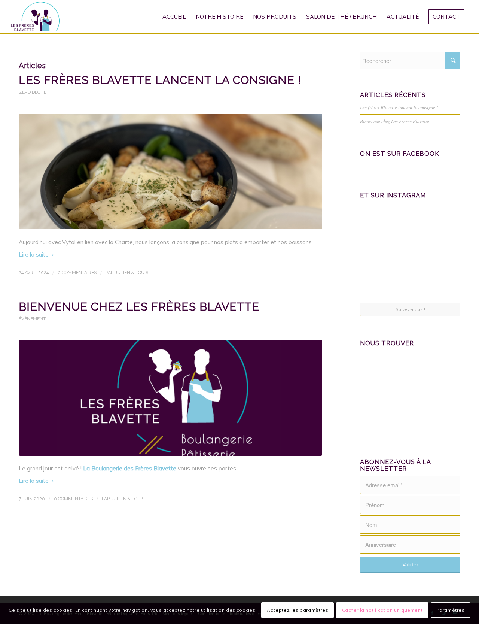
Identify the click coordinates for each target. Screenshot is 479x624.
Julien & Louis (131, 272)
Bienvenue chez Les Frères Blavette (139, 306)
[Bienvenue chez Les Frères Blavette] (170, 397)
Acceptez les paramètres (297, 609)
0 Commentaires (77, 272)
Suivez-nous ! (410, 309)
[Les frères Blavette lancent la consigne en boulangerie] (170, 171)
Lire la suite (34, 254)
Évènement (32, 318)
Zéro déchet (34, 92)
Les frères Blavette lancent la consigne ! (160, 80)
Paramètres (450, 609)
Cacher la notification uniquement (382, 609)
